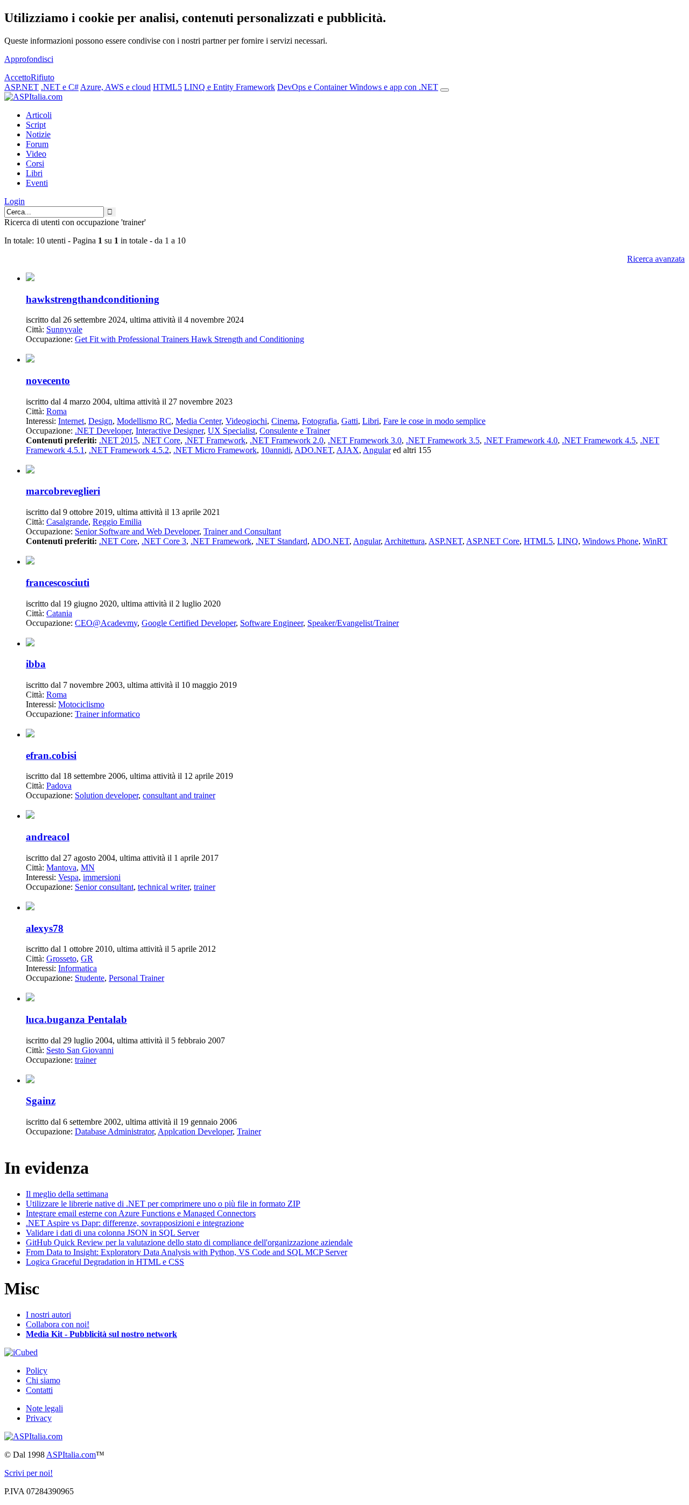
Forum (37, 144)
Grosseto (61, 958)
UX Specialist (231, 430)
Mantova (61, 867)
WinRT (655, 541)
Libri (34, 173)
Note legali (44, 1408)
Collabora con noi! (57, 1324)
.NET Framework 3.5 (443, 440)
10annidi (276, 450)
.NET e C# (60, 87)
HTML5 (167, 87)
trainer (204, 886)
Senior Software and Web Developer (137, 531)
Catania (59, 613)
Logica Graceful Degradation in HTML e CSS (105, 1261)
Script (36, 124)
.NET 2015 (118, 440)
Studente (89, 978)
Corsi (35, 163)
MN (88, 867)
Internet (71, 421)
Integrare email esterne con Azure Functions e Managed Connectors (141, 1213)
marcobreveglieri (63, 491)
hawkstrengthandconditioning (92, 299)
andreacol (47, 836)
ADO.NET (313, 450)
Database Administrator (114, 1131)
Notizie (38, 134)
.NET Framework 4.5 (599, 440)
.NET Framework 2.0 (287, 440)
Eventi (37, 182)
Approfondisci (28, 59)
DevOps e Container (313, 87)
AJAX (347, 450)
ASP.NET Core (492, 541)
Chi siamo (43, 1380)
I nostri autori (48, 1314)
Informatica (77, 968)
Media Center (198, 421)
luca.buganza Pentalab (76, 1019)
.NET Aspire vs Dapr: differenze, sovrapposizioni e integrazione (135, 1223)
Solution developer (106, 795)
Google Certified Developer (189, 623)
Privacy (39, 1418)
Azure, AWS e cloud (115, 87)
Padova (59, 785)
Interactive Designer (169, 430)
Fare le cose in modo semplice (434, 421)
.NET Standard (281, 541)
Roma (56, 411)
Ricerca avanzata (656, 258)
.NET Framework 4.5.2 (129, 450)
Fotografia (319, 421)
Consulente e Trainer (294, 430)
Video (36, 153)
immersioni (102, 877)
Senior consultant (104, 886)
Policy (36, 1370)
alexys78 (45, 928)
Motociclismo (81, 704)
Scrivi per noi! (28, 1473)
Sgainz (40, 1100)
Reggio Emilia (117, 521)
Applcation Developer (195, 1131)
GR (87, 958)
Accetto (17, 77)
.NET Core (161, 440)
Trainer (249, 1131)
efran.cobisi (51, 755)
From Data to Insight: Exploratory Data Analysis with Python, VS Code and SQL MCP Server (186, 1252)
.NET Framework (215, 440)
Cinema (284, 421)
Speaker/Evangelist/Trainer (353, 623)
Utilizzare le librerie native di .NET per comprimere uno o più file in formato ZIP (163, 1203)
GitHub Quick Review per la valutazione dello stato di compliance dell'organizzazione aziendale (189, 1242)
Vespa (68, 877)
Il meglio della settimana (67, 1194)
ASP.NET (21, 87)
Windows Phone (610, 541)
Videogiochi (246, 421)
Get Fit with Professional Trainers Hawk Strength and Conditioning (189, 339)
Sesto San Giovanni (80, 1050)
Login (14, 201)
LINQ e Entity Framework (229, 87)
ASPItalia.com (71, 1454)
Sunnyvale (64, 329)
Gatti (349, 421)
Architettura (404, 541)
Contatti (39, 1390)
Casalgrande (67, 521)
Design (100, 421)
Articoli (39, 115)
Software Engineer (271, 623)
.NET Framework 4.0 (521, 440)
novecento (48, 380)
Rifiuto (42, 77)
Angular (377, 450)
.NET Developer (103, 430)
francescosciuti (57, 582)
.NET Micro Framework (215, 450)
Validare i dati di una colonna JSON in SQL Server (112, 1232)
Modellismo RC (144, 421)
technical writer (163, 886)
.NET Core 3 (164, 541)
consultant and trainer (179, 795)
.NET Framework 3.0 (365, 440)
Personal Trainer (136, 978)
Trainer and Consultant (242, 531)
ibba (36, 664)
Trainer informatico (107, 714)
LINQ (567, 541)
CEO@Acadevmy (106, 623)
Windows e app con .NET (393, 87)
